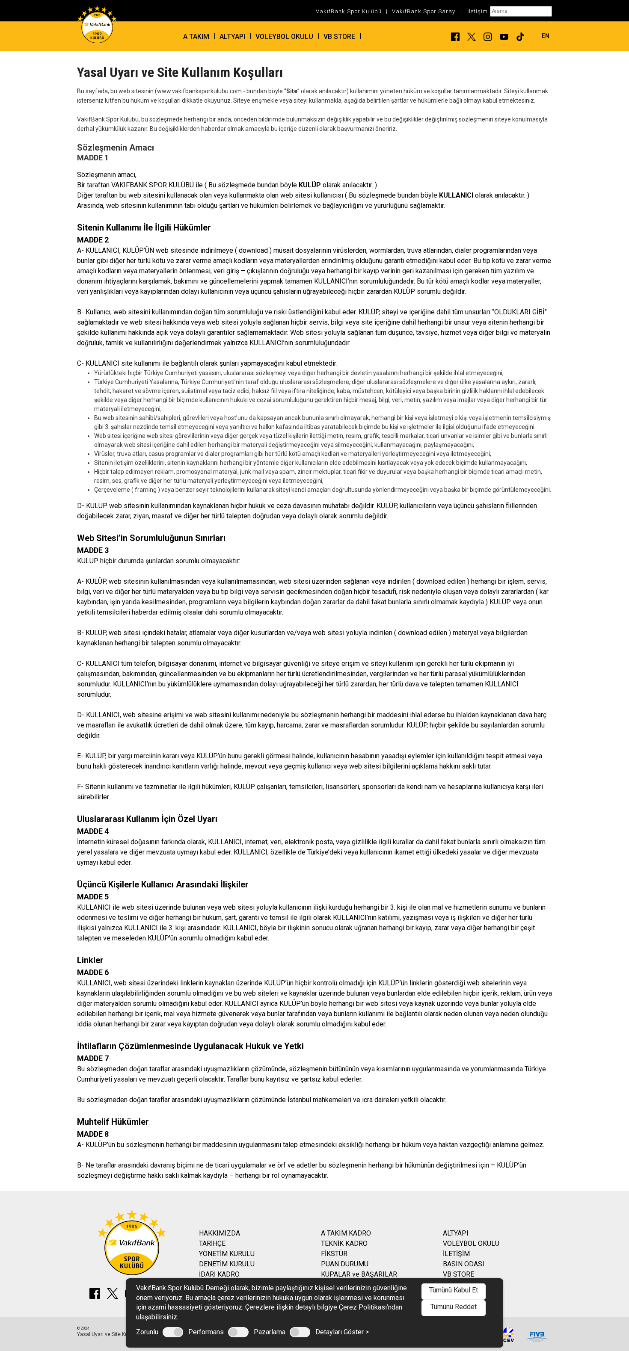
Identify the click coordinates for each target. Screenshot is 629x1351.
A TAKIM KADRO (346, 1233)
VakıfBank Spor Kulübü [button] (349, 11)
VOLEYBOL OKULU (471, 1243)
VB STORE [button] (339, 37)
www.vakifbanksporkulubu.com (199, 91)
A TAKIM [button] (196, 37)
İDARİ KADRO (219, 1274)
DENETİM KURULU (227, 1264)
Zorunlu (147, 1332)
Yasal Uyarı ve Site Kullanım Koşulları (120, 1334)
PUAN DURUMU (344, 1264)
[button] (539, 36)
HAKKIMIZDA (219, 1233)
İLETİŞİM (456, 1254)
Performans (206, 1332)
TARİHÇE (212, 1243)
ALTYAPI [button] (232, 37)
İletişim (477, 11)
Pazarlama (269, 1332)
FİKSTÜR (334, 1254)
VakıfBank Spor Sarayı (424, 11)
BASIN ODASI (463, 1264)
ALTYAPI (456, 1233)
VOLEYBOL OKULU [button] (284, 37)
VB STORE (458, 1274)
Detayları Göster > (342, 1332)
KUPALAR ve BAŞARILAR (359, 1274)
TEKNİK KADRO (344, 1243)
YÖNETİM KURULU (227, 1254)
